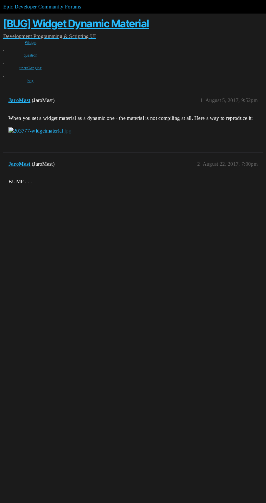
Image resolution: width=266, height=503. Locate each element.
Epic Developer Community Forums (42, 6)
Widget (30, 42)
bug (31, 81)
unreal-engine (30, 68)
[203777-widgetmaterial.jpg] (39, 131)
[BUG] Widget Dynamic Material (76, 23)
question (31, 55)
